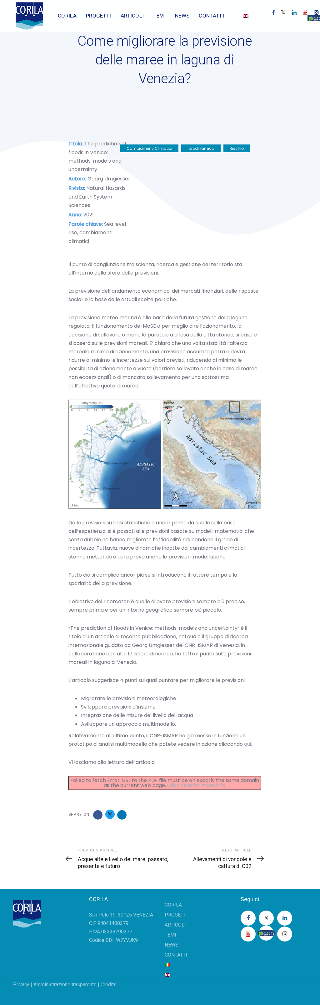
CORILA (173, 905)
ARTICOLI (175, 925)
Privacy (21, 984)
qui (247, 744)
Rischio (237, 148)
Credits (109, 984)
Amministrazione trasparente (65, 984)
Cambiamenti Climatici (149, 148)
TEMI (170, 935)
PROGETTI (176, 915)
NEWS (171, 945)
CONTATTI (176, 955)
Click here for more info (196, 785)
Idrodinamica (201, 148)
